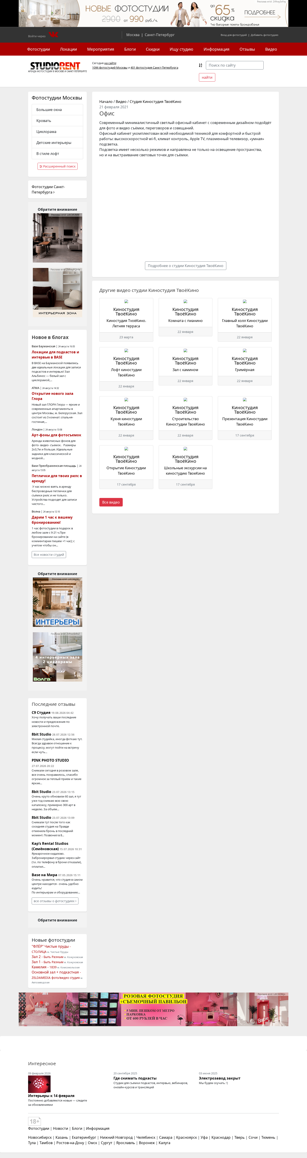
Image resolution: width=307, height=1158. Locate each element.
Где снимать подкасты (135, 1078)
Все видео (111, 502)
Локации (68, 49)
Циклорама (46, 131)
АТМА (35, 388)
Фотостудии (38, 49)
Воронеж (147, 1142)
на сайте (110, 63)
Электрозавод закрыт (219, 1078)
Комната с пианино (185, 320)
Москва (133, 34)
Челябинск (145, 1137)
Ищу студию (181, 49)
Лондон (37, 429)
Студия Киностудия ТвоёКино (155, 101)
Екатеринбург (84, 1137)
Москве (59, 71)
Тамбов (46, 1142)
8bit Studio (41, 734)
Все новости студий (49, 554)
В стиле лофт (47, 153)
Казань (62, 1137)
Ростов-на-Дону (70, 1142)
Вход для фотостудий (234, 35)
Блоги (130, 49)
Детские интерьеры (53, 142)
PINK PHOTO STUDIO (50, 760)
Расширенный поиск (59, 166)
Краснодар (221, 1137)
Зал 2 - (47, 956)
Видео (271, 49)
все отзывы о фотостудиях (54, 901)
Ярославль (125, 1142)
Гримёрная (244, 369)
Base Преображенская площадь (54, 466)
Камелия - (44, 967)
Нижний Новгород (116, 1137)
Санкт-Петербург (160, 34)
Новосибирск (40, 1137)
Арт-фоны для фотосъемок (56, 435)
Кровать (43, 120)
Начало (106, 101)
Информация (216, 49)
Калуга (164, 1142)
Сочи (253, 1137)
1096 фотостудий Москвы (109, 67)
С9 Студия (41, 712)
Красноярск (186, 1137)
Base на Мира (44, 874)
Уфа (204, 1137)
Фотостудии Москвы (57, 97)
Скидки (153, 49)
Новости (60, 1128)
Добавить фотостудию (264, 35)
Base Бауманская (43, 346)
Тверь (239, 1137)
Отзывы (247, 49)
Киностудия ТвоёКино (126, 311)
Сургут (106, 1142)
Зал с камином (185, 369)
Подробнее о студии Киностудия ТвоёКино (185, 265)
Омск (92, 1142)
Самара (165, 1137)
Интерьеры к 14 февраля (51, 1095)
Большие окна (49, 109)
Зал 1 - (47, 962)
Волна (36, 511)
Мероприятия (100, 49)
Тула (32, 1142)
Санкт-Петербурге (77, 71)
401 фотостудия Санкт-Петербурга (154, 67)
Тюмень (268, 1137)
